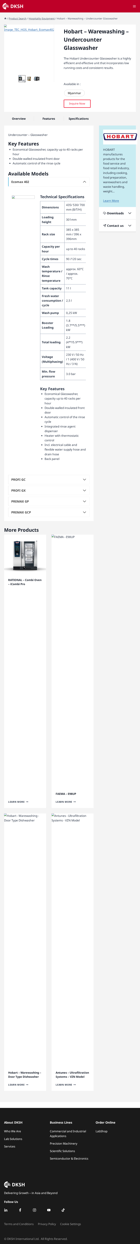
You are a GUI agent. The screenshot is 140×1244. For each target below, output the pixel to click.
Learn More (16, 801)
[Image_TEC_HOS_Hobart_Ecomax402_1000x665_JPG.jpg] (29, 49)
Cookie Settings (70, 1224)
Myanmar (74, 93)
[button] (28, 78)
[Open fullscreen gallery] (50, 71)
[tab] (26, 71)
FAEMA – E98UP (66, 794)
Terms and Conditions (19, 1224)
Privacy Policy (47, 1224)
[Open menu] (134, 6)
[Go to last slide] (20, 78)
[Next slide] (37, 78)
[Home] (5, 18)
